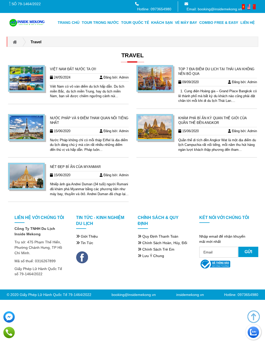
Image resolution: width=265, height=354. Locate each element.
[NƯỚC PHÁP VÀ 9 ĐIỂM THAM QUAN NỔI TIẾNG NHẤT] (26, 127)
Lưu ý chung (152, 256)
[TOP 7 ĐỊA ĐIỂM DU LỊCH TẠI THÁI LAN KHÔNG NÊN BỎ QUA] (154, 78)
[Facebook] (82, 257)
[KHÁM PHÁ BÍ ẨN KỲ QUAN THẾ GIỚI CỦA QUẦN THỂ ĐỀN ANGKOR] (154, 127)
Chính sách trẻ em (157, 249)
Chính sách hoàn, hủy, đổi (164, 243)
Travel (132, 55)
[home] (27, 22)
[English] (248, 6)
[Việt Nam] (243, 6)
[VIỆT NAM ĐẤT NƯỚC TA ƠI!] (26, 78)
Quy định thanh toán (159, 236)
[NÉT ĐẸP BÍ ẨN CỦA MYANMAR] (26, 176)
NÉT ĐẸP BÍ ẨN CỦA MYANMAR (75, 167)
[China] (254, 6)
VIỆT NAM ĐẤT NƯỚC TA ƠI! (73, 69)
